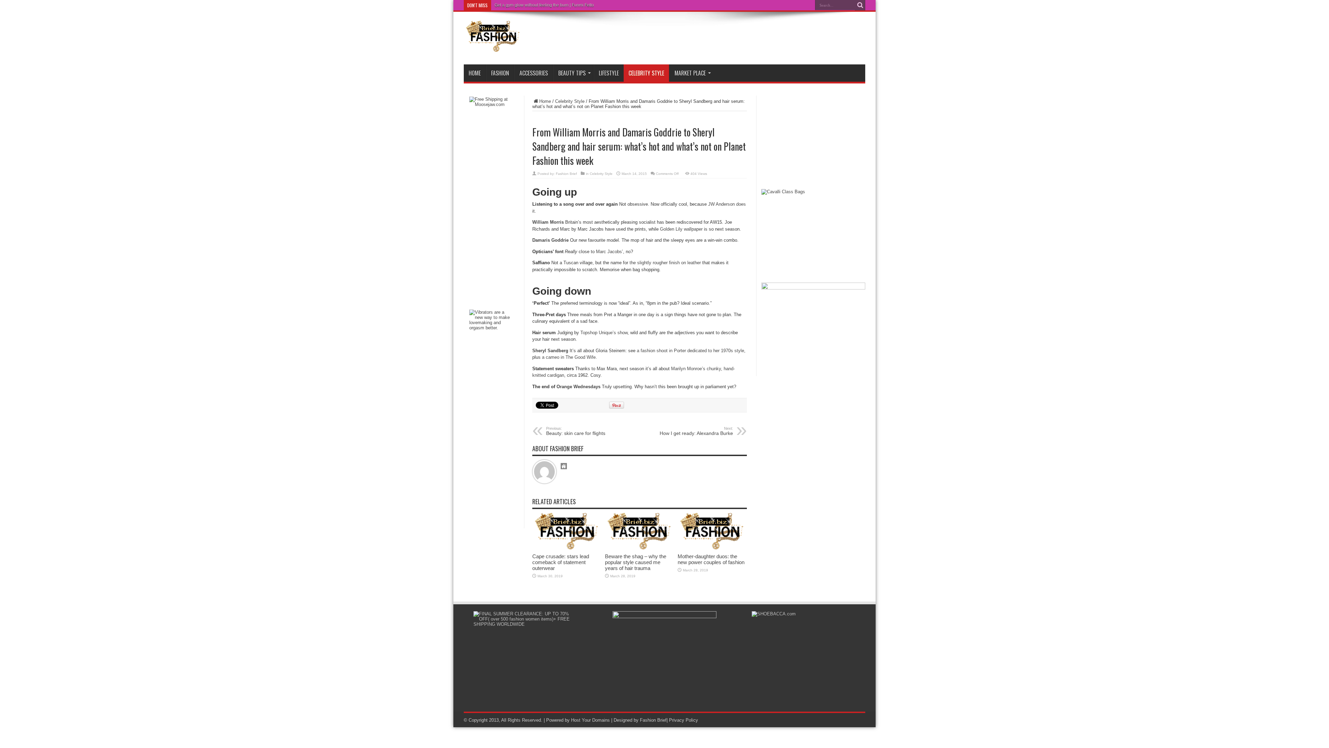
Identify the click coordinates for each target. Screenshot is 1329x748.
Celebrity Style (646, 73)
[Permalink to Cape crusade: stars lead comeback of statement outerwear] (567, 548)
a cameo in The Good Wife (569, 357)
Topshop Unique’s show (603, 332)
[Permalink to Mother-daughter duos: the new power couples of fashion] (712, 548)
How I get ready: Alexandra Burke (696, 431)
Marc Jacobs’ (609, 251)
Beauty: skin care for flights (575, 431)
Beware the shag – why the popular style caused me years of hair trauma (635, 562)
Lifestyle (609, 73)
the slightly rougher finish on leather (665, 262)
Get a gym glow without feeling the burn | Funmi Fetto (544, 5)
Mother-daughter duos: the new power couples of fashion (711, 559)
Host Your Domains (590, 720)
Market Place (690, 73)
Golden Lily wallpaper (681, 229)
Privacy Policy (683, 720)
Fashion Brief (566, 174)
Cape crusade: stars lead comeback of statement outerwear (560, 562)
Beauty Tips (572, 73)
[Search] (860, 5)
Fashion (500, 73)
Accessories (533, 73)
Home (475, 73)
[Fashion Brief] (493, 47)
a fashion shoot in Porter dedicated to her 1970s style (690, 350)
